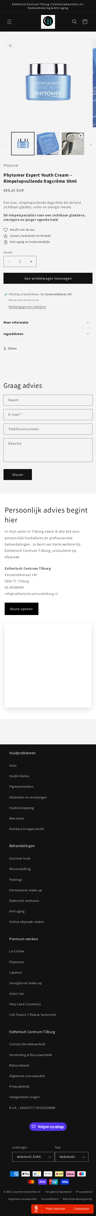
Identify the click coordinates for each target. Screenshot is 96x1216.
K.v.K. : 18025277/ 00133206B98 (32, 1108)
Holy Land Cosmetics (25, 1004)
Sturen (17, 474)
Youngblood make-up (25, 983)
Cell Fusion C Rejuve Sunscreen (32, 1014)
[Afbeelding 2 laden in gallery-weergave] (48, 143)
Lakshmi (15, 972)
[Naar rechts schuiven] (91, 145)
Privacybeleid (19, 1086)
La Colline (16, 951)
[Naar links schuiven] (5, 145)
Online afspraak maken (26, 922)
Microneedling (20, 869)
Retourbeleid (19, 1065)
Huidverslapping (21, 808)
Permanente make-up (25, 890)
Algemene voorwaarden (27, 1076)
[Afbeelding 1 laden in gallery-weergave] (22, 143)
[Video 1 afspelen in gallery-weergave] (73, 143)
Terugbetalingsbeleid (58, 1191)
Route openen (21, 609)
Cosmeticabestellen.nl (27, 1191)
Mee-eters (16, 818)
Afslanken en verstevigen (28, 797)
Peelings (15, 879)
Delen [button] (12, 348)
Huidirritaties (19, 776)
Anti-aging (17, 911)
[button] (9, 22)
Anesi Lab (16, 993)
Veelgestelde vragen (24, 1097)
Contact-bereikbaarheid (27, 1044)
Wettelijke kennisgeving (77, 1199)
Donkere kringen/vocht (26, 829)
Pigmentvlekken (21, 786)
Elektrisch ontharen (24, 901)
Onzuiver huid (19, 858)
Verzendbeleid (49, 1199)
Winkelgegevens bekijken (27, 307)
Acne (13, 765)
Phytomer (16, 962)
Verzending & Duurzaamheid (30, 1055)
